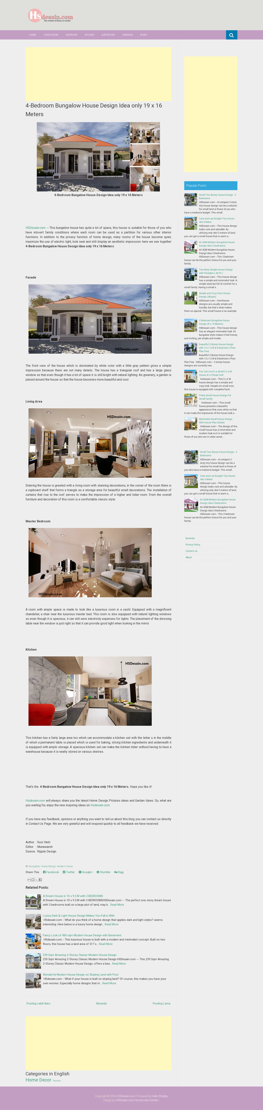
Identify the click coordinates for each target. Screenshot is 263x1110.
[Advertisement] (98, 74)
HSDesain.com (35, 228)
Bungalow (34, 866)
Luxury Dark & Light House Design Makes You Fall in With (79, 915)
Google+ (87, 872)
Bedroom (71, 35)
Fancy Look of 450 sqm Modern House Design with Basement (82, 935)
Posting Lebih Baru (38, 1003)
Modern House (65, 866)
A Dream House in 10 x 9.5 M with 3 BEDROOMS (73, 896)
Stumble (104, 872)
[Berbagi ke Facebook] (40, 880)
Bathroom (108, 35)
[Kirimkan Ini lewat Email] (29, 880)
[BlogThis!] (33, 880)
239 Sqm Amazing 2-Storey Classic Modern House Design (79, 955)
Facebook (52, 872)
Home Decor (38, 1080)
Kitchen (89, 35)
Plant (143, 35)
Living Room (51, 35)
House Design (48, 866)
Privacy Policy (193, 544)
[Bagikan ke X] (37, 880)
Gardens (127, 35)
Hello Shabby (160, 1096)
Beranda (101, 1003)
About (189, 557)
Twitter (70, 872)
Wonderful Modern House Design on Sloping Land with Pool (80, 974)
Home (32, 35)
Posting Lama (161, 1003)
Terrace (57, 1080)
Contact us (191, 551)
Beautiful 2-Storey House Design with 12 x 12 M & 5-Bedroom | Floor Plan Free (217, 348)
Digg (120, 872)
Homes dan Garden (146, 1100)
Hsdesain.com (35, 800)
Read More (117, 904)
